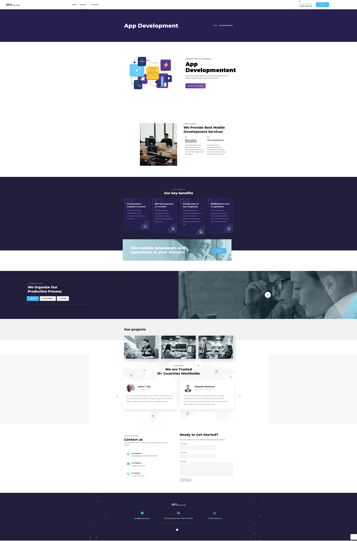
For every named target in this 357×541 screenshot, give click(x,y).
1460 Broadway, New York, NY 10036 (178, 518)
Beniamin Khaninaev (205, 386)
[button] (195, 85)
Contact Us (322, 4)
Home (74, 5)
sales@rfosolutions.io (139, 466)
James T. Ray (144, 386)
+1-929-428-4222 (138, 476)
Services (83, 5)
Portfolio (95, 5)
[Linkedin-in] (177, 530)
